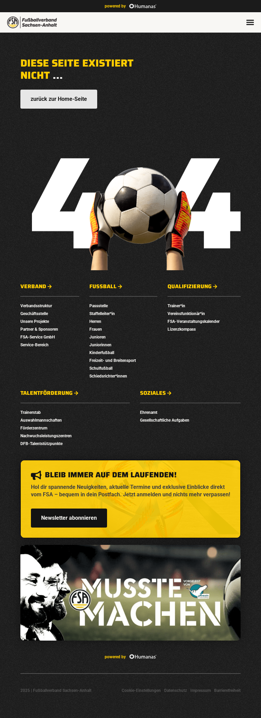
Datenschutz (175, 690)
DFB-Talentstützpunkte (41, 443)
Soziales (153, 393)
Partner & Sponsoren (39, 329)
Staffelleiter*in (102, 313)
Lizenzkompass (182, 329)
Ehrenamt (148, 412)
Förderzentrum (33, 428)
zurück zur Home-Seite (59, 99)
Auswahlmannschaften (41, 420)
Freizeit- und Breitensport (112, 360)
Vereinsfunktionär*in (186, 313)
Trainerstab (30, 412)
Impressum (200, 690)
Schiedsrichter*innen (108, 376)
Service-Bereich (34, 345)
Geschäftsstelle (34, 313)
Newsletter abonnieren (69, 518)
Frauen (95, 329)
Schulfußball (100, 368)
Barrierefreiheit (227, 690)
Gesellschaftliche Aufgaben (164, 420)
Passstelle (98, 305)
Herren (95, 321)
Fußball (103, 286)
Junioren (97, 337)
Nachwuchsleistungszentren (46, 436)
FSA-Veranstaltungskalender (194, 321)
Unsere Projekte (34, 321)
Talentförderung (46, 393)
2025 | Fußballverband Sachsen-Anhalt (55, 690)
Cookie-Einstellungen (141, 690)
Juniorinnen (100, 345)
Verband (33, 286)
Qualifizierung (190, 286)
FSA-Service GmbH (37, 337)
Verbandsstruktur (36, 305)
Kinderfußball (101, 352)
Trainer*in (176, 305)
